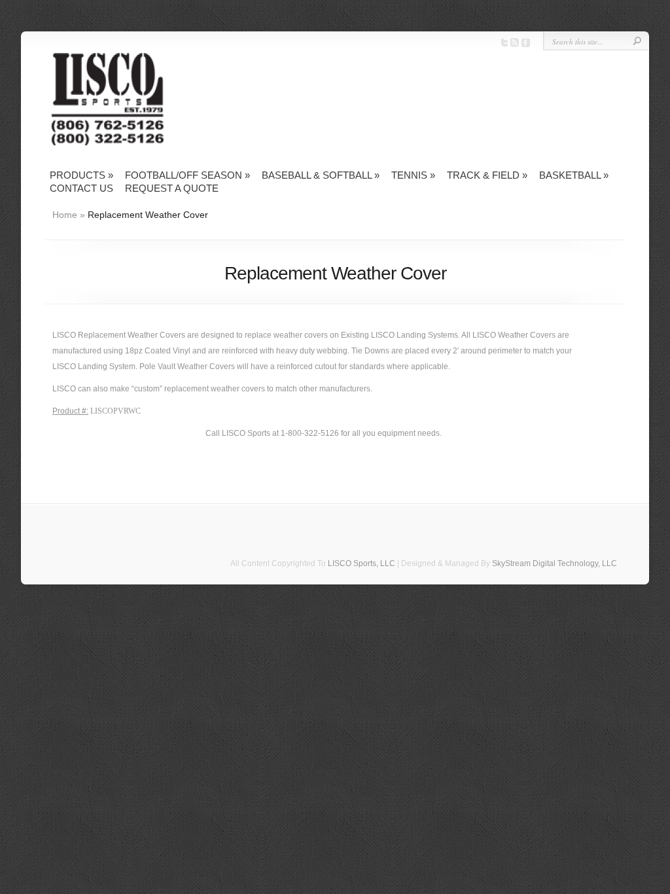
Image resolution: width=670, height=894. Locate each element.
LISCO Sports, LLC (361, 563)
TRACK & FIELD (487, 175)
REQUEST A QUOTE (172, 188)
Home (64, 214)
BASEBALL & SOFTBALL (320, 175)
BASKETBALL (573, 175)
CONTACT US (81, 188)
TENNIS (413, 175)
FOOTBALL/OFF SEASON (187, 175)
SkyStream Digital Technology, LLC (554, 563)
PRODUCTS (81, 175)
